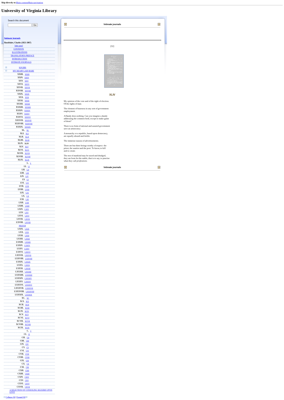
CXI (27, 367)
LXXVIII (28, 259)
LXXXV (27, 282)
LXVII (27, 219)
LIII (27, 173)
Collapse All (10, 397)
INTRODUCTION (19, 59)
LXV (27, 213)
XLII (27, 137)
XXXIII (28, 107)
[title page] (19, 46)
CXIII (27, 374)
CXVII (27, 387)
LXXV (26, 249)
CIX (27, 361)
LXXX (27, 265)
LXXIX (27, 262)
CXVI (27, 384)
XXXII (27, 104)
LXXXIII (28, 275)
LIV (27, 176)
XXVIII (28, 91)
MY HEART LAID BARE (23, 71)
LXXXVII (29, 288)
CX (28, 364)
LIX (27, 193)
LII (28, 170)
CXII (27, 371)
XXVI (27, 84)
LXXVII (28, 255)
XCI (27, 301)
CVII (27, 354)
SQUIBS (22, 68)
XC (28, 298)
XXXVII (28, 120)
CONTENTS (18, 49)
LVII (27, 186)
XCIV (27, 311)
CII (28, 338)
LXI (27, 199)
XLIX (27, 160)
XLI (27, 134)
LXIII (27, 206)
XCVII (27, 321)
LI (29, 167)
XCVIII (28, 324)
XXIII (27, 74)
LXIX (27, 229)
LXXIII (28, 242)
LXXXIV (28, 278)
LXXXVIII (30, 292)
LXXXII (28, 272)
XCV (27, 315)
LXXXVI (28, 285)
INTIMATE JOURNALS (21, 62)
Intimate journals (12, 38)
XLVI (27, 150)
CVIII (27, 357)
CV (27, 347)
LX (27, 196)
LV (28, 180)
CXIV (27, 377)
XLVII (27, 153)
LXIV (26, 209)
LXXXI (27, 269)
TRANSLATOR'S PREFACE (22, 56)
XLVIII (27, 157)
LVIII (27, 190)
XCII (27, 305)
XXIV (26, 78)
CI (29, 334)
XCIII (27, 308)
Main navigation (35, 2)
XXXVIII (28, 124)
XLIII (27, 140)
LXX (27, 232)
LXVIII (28, 222)
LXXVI (27, 252)
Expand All (21, 397)
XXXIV (27, 111)
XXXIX (28, 127)
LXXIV (27, 245)
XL (27, 130)
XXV (27, 81)
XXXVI (28, 117)
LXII (27, 203)
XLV (27, 147)
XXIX (27, 94)
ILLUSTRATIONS (19, 52)
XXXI (27, 101)
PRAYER (22, 226)
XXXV (27, 114)
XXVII (27, 88)
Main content (22, 2)
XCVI (27, 318)
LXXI (27, 236)
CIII (27, 341)
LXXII (27, 239)
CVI (27, 351)
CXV (27, 380)
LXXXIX (28, 295)
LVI (27, 183)
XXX (27, 97)
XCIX (27, 328)
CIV (27, 344)
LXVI (27, 216)
